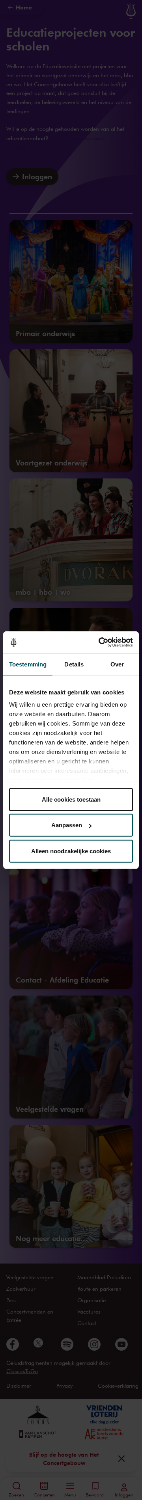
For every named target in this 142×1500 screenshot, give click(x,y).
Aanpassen (66, 825)
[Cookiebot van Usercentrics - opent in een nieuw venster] (100, 642)
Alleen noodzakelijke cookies (71, 850)
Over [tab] (117, 664)
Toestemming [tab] (28, 664)
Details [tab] (74, 664)
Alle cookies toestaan (71, 799)
